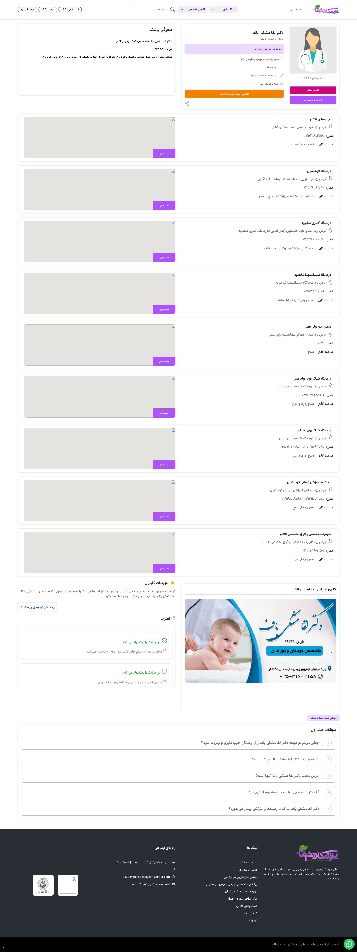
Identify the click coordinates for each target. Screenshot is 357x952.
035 (321, 343)
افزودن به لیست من (313, 100)
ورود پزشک (47, 9)
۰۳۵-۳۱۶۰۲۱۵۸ (313, 550)
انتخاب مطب (313, 90)
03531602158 (258, 76)
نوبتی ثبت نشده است (234, 93)
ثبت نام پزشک (70, 9)
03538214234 (313, 239)
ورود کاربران (27, 9)
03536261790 (313, 187)
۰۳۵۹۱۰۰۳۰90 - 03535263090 (302, 447)
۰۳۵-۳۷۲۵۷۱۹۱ (313, 395)
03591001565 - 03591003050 (303, 498)
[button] (190, 652)
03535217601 (314, 291)
